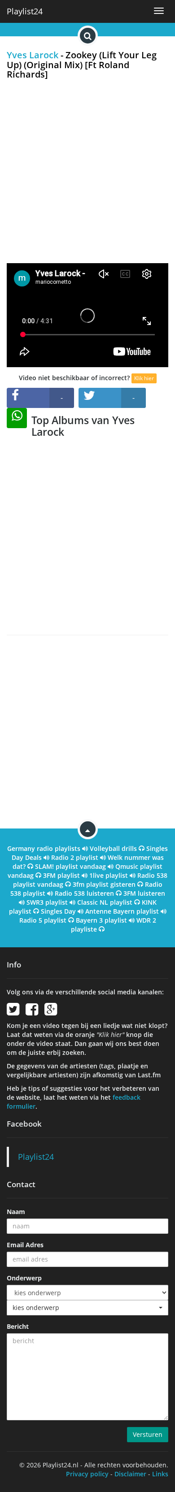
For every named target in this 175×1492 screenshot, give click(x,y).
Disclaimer (130, 1474)
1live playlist (108, 875)
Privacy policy (87, 1474)
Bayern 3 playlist (101, 920)
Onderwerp (24, 1278)
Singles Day (58, 911)
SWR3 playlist (47, 902)
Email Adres (25, 1244)
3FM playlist (61, 875)
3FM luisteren (144, 893)
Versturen (147, 1434)
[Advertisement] (87, 171)
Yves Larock (32, 55)
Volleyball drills (113, 848)
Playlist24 (25, 11)
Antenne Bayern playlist (122, 911)
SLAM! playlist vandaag (70, 866)
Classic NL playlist (104, 902)
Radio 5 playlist (42, 920)
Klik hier (144, 378)
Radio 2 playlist (74, 857)
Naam (16, 1211)
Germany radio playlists (43, 848)
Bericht (18, 1326)
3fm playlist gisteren (104, 884)
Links (160, 1474)
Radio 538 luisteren (84, 893)
